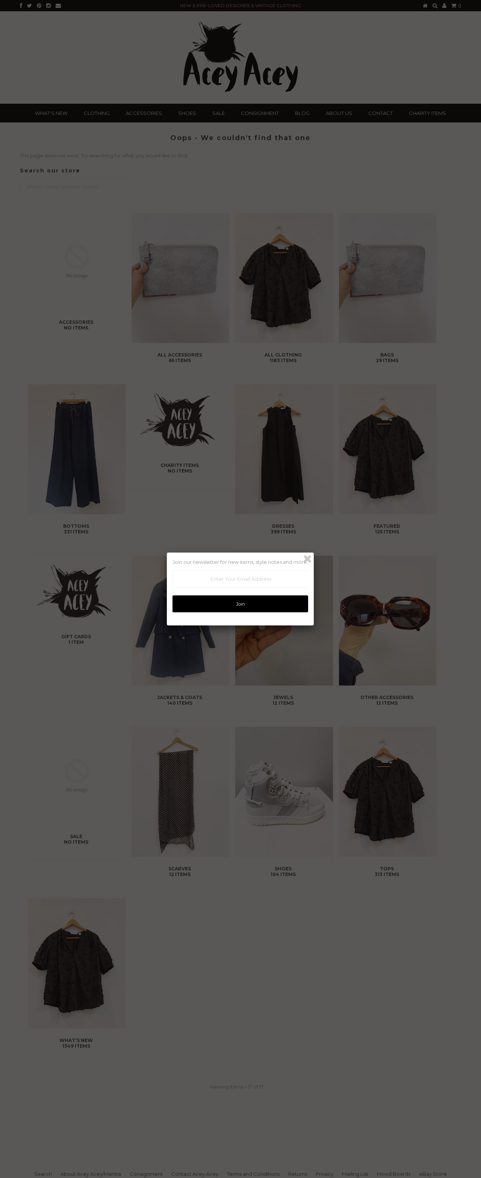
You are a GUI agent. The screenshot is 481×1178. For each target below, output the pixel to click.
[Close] (307, 559)
